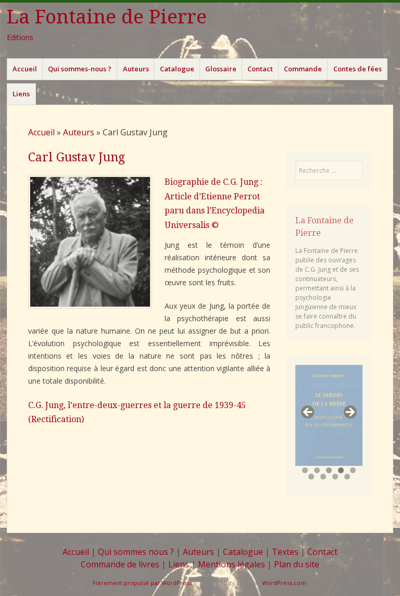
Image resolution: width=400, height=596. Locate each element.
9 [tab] (347, 476)
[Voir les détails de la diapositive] (328, 415)
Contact (260, 68)
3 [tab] (329, 470)
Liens (21, 93)
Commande (303, 68)
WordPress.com (284, 583)
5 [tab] (353, 470)
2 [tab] (317, 470)
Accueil (24, 68)
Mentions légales (231, 564)
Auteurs (136, 68)
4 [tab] (341, 470)
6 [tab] (311, 476)
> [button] (349, 413)
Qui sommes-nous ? (79, 68)
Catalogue (177, 68)
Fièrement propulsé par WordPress (142, 583)
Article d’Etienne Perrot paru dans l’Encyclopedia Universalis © (215, 211)
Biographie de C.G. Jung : (213, 182)
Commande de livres (120, 564)
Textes (285, 551)
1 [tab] (305, 470)
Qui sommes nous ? (136, 551)
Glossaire (220, 68)
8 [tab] (335, 476)
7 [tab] (323, 476)
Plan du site (296, 564)
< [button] (308, 413)
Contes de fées (357, 68)
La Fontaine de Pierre (107, 17)
